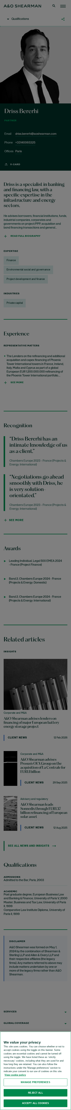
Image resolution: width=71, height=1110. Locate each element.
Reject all (35, 1092)
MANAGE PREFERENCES (35, 1082)
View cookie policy (15, 1075)
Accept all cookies (35, 1103)
